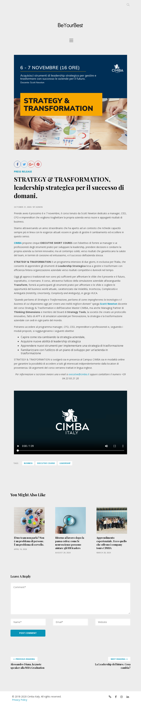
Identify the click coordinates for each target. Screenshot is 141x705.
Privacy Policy (19, 699)
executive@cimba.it (79, 374)
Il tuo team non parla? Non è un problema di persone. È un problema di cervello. (29, 541)
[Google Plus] (31, 164)
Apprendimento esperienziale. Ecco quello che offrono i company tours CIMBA (111, 543)
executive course (46, 463)
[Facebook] (17, 164)
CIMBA (18, 243)
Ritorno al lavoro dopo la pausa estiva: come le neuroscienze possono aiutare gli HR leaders (69, 543)
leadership (64, 463)
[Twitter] (24, 164)
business (28, 463)
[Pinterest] (38, 164)
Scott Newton (108, 303)
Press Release (23, 171)
